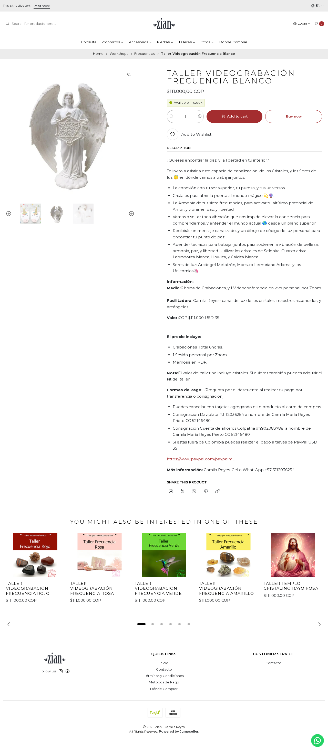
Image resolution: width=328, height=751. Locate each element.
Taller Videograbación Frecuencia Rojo (28, 588)
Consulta (88, 42)
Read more (42, 6)
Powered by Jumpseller (178, 731)
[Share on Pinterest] (206, 491)
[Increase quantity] (199, 116)
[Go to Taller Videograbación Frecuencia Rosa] (99, 555)
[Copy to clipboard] (217, 491)
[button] (141, 624)
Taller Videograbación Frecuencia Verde (158, 588)
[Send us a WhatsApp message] (317, 740)
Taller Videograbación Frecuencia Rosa (92, 588)
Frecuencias (144, 54)
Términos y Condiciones (164, 676)
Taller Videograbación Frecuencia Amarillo (226, 588)
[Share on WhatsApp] (194, 491)
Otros (205, 42)
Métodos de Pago (164, 682)
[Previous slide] (10, 214)
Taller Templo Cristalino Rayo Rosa (291, 586)
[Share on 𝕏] (183, 491)
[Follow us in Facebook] (67, 671)
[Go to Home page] (164, 23)
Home (98, 54)
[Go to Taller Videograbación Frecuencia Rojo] (35, 555)
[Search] (7, 24)
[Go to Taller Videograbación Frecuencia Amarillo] (228, 555)
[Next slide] (130, 214)
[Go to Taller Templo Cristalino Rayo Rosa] (293, 555)
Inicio (164, 663)
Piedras (163, 42)
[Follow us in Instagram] (60, 671)
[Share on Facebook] (171, 491)
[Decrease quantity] (171, 116)
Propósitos (110, 42)
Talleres (185, 42)
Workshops (119, 54)
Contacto (164, 669)
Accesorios (138, 42)
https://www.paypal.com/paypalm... (201, 459)
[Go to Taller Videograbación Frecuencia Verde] (164, 555)
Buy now (294, 116)
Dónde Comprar (233, 42)
